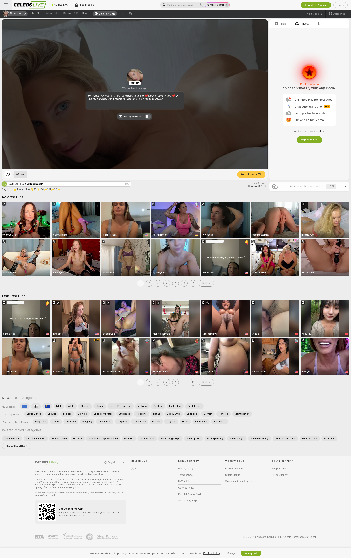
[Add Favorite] (7, 174)
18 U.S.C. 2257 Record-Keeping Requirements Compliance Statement (279, 537)
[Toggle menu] (6, 5)
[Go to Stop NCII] (107, 537)
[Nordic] (36, 406)
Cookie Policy (211, 553)
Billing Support (280, 475)
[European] (47, 406)
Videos (52, 13)
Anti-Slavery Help (187, 500)
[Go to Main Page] (30, 5)
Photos (70, 13)
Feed (85, 13)
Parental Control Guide (190, 494)
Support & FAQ (280, 468)
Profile (36, 13)
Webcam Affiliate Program (239, 481)
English (112, 462)
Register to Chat (309, 139)
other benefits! (315, 131)
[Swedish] (25, 406)
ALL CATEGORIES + (16, 445)
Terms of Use (185, 475)
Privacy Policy (185, 468)
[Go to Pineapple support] (90, 536)
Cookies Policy (186, 487)
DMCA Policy (185, 481)
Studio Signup (232, 475)
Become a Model (234, 468)
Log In (340, 5)
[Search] (201, 4)
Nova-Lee (9, 398)
